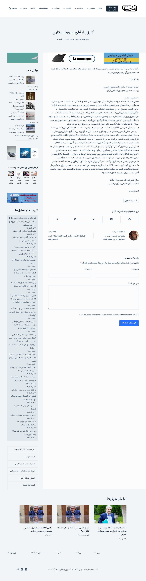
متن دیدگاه (133, 283)
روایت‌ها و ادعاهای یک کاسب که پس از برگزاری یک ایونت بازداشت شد (23, 81)
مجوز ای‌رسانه (12, 553)
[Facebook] (129, 219)
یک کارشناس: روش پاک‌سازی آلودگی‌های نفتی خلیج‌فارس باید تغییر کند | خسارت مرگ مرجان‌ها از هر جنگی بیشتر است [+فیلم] (22, 341)
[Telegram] (93, 219)
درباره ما (98, 553)
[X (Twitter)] (111, 219)
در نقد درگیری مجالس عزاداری (23, 390)
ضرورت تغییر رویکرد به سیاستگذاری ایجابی (26, 423)
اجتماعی (80, 8)
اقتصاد (68, 8)
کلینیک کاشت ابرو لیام (25, 464)
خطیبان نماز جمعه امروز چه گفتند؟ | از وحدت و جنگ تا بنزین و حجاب (24, 273)
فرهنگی (57, 8)
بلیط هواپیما (29, 457)
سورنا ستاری (131, 200)
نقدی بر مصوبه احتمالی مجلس (23, 415)
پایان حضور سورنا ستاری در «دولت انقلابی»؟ (73, 529)
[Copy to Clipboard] (57, 219)
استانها (33, 8)
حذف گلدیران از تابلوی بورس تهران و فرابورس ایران (16, 116)
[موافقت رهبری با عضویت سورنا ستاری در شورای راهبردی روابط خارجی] (110, 514)
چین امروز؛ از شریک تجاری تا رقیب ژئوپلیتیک (24, 432)
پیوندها (78, 553)
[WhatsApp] (75, 219)
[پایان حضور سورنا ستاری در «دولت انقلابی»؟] (73, 514)
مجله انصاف (43, 8)
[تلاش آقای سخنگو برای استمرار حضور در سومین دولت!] (36, 514)
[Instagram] (22, 569)
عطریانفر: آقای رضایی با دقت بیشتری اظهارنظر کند (24, 239)
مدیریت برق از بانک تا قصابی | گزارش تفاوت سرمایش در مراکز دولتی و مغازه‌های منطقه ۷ (23, 299)
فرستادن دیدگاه (129, 323)
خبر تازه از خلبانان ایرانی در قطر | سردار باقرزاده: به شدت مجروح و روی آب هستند (22, 222)
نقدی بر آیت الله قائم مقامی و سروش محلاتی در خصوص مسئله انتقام (23, 380)
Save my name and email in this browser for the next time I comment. (107, 315)
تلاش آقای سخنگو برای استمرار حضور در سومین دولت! (38, 529)
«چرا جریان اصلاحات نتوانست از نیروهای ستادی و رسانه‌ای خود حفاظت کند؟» (23, 130)
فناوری (59, 39)
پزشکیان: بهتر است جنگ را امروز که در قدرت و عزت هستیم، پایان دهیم (22, 358)
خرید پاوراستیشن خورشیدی (22, 471)
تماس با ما (58, 553)
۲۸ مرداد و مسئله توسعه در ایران (16, 104)
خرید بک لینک (29, 485)
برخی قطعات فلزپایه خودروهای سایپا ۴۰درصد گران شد (23, 369)
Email (88, 269)
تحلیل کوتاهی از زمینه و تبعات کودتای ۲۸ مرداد (23, 397)
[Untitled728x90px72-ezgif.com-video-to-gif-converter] (93, 58)
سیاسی (92, 8)
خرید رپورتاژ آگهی (27, 478)
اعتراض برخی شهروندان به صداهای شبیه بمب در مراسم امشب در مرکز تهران (24, 250)
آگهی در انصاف (36, 553)
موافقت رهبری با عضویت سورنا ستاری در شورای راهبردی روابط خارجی (111, 531)
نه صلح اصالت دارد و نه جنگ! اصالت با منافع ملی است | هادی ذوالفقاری (22, 312)
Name (135, 269)
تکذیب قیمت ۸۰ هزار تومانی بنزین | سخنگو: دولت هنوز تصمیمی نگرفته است (24, 325)
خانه (100, 8)
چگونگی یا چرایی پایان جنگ (24, 231)
